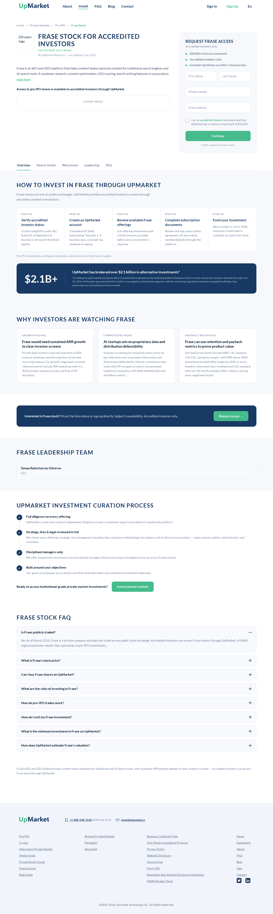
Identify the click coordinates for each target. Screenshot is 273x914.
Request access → (231, 416)
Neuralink (91, 849)
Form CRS (153, 868)
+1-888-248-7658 (81, 820)
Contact (127, 6)
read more (24, 79)
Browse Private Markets (100, 836)
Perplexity (91, 842)
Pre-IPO (60, 25)
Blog (111, 6)
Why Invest (70, 165)
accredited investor (211, 120)
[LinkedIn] (247, 880)
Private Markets (40, 25)
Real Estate (26, 874)
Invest (20, 25)
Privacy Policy (156, 849)
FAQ (98, 6)
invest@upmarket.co (133, 820)
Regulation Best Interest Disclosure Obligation (175, 874)
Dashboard (243, 842)
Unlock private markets (132, 586)
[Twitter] (239, 880)
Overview (23, 165)
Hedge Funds (27, 855)
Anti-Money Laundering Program (167, 842)
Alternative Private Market (35, 849)
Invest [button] (83, 6)
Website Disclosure (159, 855)
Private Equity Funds (32, 862)
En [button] (250, 6)
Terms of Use (155, 862)
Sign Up (232, 6)
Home (240, 836)
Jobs (239, 868)
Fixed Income (27, 868)
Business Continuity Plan (162, 836)
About (67, 6)
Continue (218, 136)
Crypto (23, 842)
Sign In (212, 6)
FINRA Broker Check (160, 881)
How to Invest (46, 165)
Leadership (91, 165)
